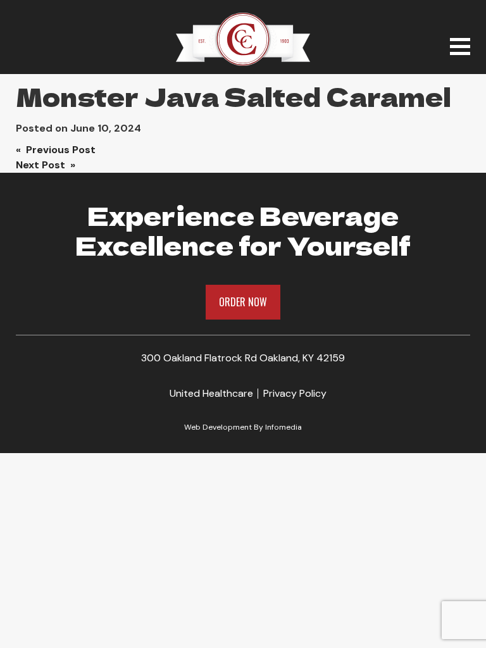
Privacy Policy (295, 393)
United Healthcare (211, 393)
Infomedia (283, 427)
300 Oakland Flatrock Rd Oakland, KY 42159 (243, 357)
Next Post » (45, 164)
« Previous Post (56, 149)
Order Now (243, 301)
